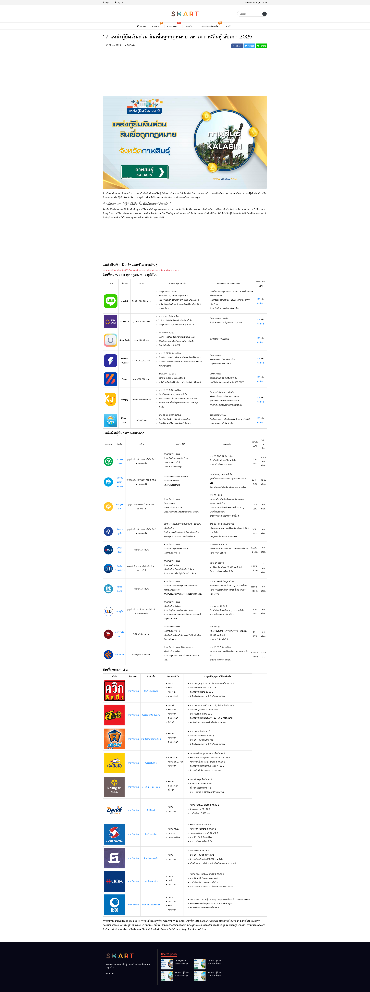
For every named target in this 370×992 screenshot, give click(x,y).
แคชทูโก (119, 611)
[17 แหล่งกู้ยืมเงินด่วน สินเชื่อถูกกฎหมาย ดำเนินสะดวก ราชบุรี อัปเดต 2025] (167, 976)
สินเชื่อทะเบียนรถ (151, 691)
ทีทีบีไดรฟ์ (151, 810)
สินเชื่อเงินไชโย (151, 763)
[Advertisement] (185, 76)
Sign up (120, 2)
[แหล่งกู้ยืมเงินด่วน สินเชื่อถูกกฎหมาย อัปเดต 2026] (167, 964)
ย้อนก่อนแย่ (119, 655)
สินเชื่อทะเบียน (151, 834)
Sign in (107, 2)
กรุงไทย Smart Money (119, 482)
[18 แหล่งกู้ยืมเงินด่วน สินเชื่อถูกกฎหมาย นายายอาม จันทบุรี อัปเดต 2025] (200, 964)
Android (260, 303)
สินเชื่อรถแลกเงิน (151, 858)
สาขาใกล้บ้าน (133, 691)
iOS (258, 299)
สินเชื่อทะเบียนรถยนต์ (151, 905)
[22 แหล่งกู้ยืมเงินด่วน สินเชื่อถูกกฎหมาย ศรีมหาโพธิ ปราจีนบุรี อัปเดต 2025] (200, 976)
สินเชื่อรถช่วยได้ (151, 881)
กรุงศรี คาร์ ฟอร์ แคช (151, 787)
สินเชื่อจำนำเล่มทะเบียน (151, 739)
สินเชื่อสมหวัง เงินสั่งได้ (151, 715)
